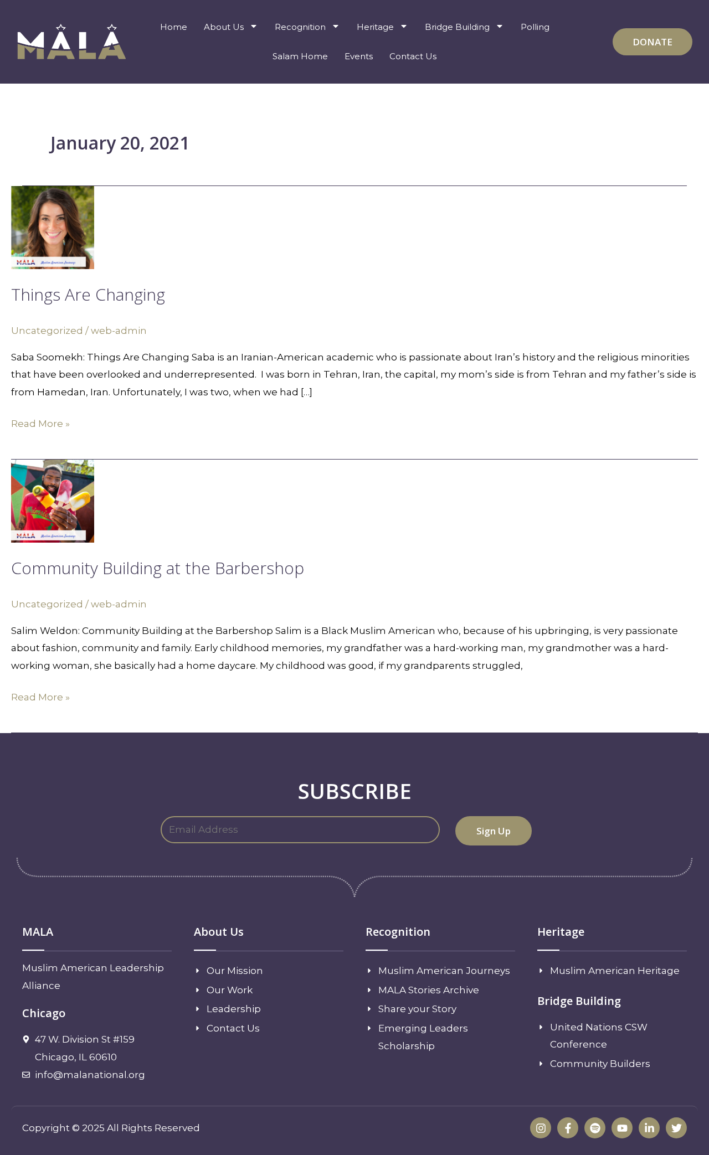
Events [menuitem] (359, 56)
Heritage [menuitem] (375, 27)
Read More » (40, 422)
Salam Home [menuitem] (300, 56)
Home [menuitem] (173, 27)
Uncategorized (47, 330)
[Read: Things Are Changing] (52, 227)
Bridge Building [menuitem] (457, 27)
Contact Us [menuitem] (412, 56)
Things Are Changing (88, 294)
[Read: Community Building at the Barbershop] (52, 500)
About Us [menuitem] (224, 27)
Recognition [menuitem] (300, 27)
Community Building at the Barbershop (157, 567)
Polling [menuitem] (535, 27)
